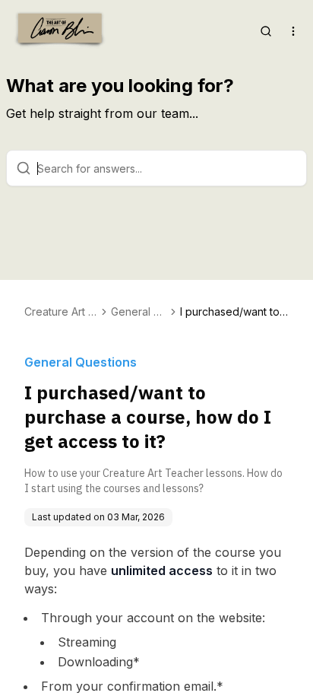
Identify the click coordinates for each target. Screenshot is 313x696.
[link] (234, 311)
